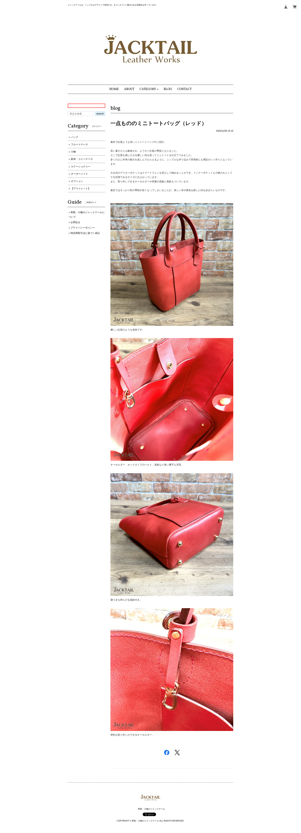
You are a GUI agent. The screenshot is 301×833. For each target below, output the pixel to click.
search (100, 113)
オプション (77, 181)
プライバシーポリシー (83, 227)
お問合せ (75, 222)
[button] (149, 89)
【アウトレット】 (80, 188)
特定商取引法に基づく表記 (85, 233)
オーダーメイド (79, 173)
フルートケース (79, 144)
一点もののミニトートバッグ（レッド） (158, 123)
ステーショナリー (80, 166)
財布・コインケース (82, 159)
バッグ (74, 137)
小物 (73, 151)
